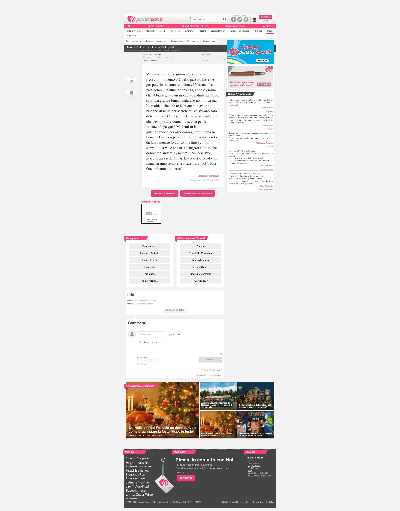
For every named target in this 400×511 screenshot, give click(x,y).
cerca (218, 19)
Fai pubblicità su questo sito (259, 475)
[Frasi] (129, 27)
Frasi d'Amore (136, 480)
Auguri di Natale (135, 41)
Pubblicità (224, 502)
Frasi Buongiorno (135, 476)
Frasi (134, 30)
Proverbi (258, 30)
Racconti (202, 30)
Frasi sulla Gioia (200, 280)
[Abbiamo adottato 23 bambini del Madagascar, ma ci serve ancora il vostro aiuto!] (218, 396)
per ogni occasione (240, 30)
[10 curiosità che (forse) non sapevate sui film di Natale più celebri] (256, 424)
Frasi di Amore (149, 246)
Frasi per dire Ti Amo (138, 484)
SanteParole (253, 468)
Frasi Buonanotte (137, 472)
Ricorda (176, 334)
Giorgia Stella (268, 107)
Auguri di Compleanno (138, 458)
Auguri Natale (137, 462)
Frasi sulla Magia (200, 259)
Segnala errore (175, 310)
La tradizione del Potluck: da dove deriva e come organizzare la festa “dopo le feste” (162, 429)
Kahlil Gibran (140, 490)
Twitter (239, 19)
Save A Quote (254, 463)
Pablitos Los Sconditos (264, 143)
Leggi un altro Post (164, 193)
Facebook (233, 19)
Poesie (162, 30)
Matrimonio (130, 494)
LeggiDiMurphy (254, 465)
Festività (153, 60)
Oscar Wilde (144, 494)
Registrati (266, 16)
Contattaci (270, 502)
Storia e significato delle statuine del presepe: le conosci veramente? (255, 405)
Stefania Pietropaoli (208, 175)
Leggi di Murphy (218, 30)
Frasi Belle (178, 41)
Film (175, 30)
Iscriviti (186, 478)
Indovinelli (149, 30)
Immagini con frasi (235, 26)
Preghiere (131, 35)
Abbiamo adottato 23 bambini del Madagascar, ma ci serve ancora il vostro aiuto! (216, 404)
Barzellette (130, 466)
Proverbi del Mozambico (200, 253)
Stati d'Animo (131, 497)
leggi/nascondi (216, 370)
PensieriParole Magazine (140, 386)
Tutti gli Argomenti (198, 193)
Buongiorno (194, 41)
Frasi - (145, 18)
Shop (250, 470)
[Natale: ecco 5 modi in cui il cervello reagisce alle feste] (218, 424)
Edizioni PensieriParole (258, 473)
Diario (270, 30)
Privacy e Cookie (244, 502)
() (251, 102)
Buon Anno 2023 (143, 466)
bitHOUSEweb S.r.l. (178, 502)
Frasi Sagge (210, 41)
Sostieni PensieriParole (250, 52)
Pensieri (200, 246)
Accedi (265, 21)
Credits (233, 502)
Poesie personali (266, 169)
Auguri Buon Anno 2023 (157, 41)
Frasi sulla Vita (149, 259)
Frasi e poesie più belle (194, 26)
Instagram (246, 19)
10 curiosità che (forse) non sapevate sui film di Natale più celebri (255, 434)
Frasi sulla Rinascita (200, 266)
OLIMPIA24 (155, 54)
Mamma (270, 129)
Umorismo (189, 30)
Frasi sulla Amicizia (149, 253)
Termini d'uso (258, 502)
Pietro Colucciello (266, 165)
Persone (269, 111)
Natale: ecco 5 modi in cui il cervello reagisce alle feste (217, 434)
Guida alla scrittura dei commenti (209, 375)
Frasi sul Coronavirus (200, 273)
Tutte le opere (156, 26)
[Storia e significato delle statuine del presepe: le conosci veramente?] (256, 396)
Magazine (268, 26)
